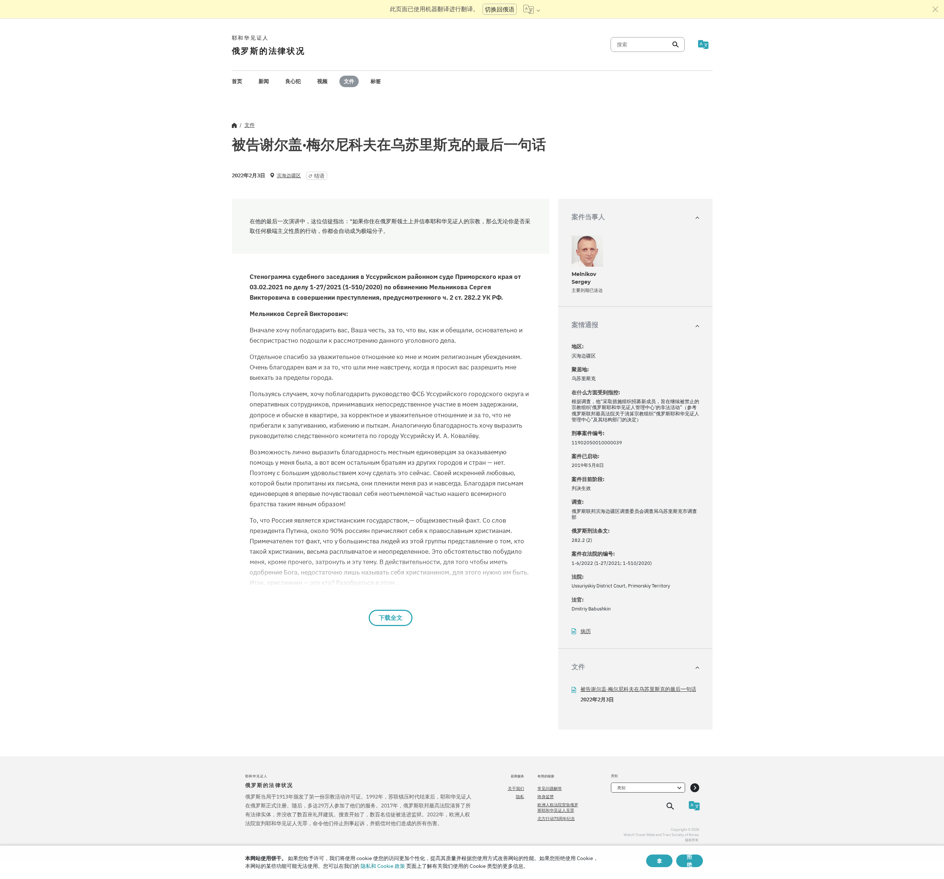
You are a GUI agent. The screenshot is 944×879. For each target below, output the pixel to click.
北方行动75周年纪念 (556, 818)
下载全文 (390, 617)
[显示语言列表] (532, 9)
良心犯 (293, 81)
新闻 (264, 81)
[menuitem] (237, 81)
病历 (585, 631)
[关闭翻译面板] (935, 9)
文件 (349, 81)
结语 (319, 175)
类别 (621, 787)
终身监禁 (545, 796)
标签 (376, 81)
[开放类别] (694, 788)
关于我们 (516, 788)
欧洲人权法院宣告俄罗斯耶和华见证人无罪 (557, 807)
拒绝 (689, 861)
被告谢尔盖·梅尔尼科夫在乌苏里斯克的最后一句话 (638, 689)
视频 (322, 81)
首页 (237, 81)
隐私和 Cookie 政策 (383, 866)
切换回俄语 (499, 9)
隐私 (520, 796)
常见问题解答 (549, 788)
